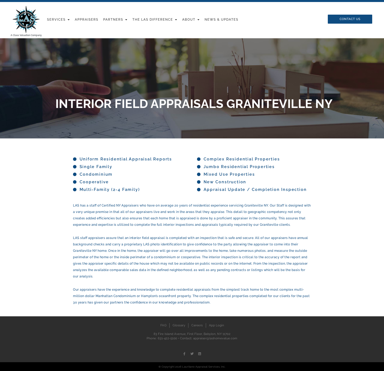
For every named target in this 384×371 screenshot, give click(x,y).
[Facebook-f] (184, 353)
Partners (113, 19)
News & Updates (221, 19)
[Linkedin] (199, 353)
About (188, 19)
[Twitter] (192, 353)
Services (56, 19)
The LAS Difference (152, 19)
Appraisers (86, 19)
